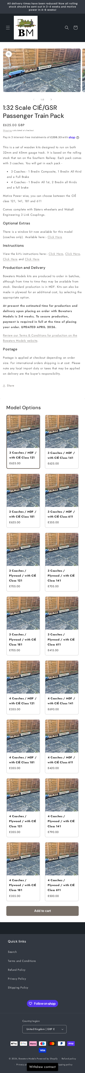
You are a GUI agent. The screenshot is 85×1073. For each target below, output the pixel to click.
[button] (8, 27)
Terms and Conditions (22, 961)
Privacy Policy (17, 979)
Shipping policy (64, 1064)
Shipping (7, 130)
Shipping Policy (18, 988)
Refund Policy (17, 970)
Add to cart (42, 911)
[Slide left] (33, 99)
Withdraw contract (42, 1067)
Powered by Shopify (47, 1058)
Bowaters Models (27, 1058)
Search (12, 952)
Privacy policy (23, 1064)
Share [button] (10, 385)
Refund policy (69, 1058)
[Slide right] (51, 99)
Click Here (55, 237)
